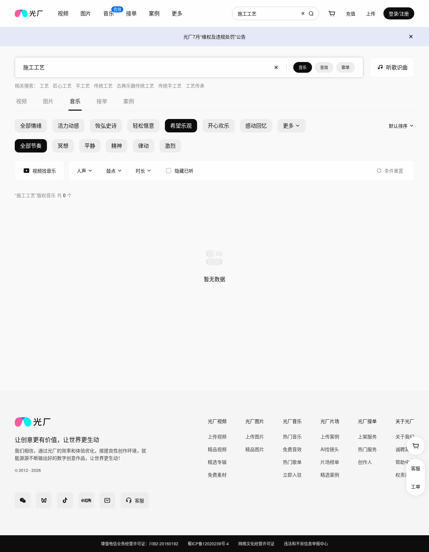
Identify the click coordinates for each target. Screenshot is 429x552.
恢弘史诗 (106, 125)
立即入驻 (292, 474)
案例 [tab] (128, 101)
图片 (85, 13)
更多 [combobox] (177, 13)
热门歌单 (292, 461)
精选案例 (329, 474)
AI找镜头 (329, 449)
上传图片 (254, 436)
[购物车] (331, 13)
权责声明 (404, 474)
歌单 (346, 67)
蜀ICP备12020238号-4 (208, 543)
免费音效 (292, 449)
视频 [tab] (21, 101)
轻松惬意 (143, 125)
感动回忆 (256, 125)
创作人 (365, 461)
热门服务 (367, 449)
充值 (350, 13)
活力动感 (68, 125)
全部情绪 (31, 125)
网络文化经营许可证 (256, 543)
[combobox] (63, 13)
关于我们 (404, 436)
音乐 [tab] (75, 101)
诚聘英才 (404, 449)
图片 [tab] (48, 101)
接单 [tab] (102, 101)
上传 (370, 13)
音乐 (303, 67)
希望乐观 (181, 125)
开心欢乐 (218, 125)
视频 (63, 13)
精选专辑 (217, 461)
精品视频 (217, 449)
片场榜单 (329, 461)
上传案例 (329, 436)
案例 (154, 13)
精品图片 (254, 449)
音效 (324, 67)
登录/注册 (399, 13)
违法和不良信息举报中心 (306, 543)
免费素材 (217, 474)
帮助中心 (404, 461)
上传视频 (217, 436)
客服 (415, 468)
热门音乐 (292, 436)
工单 (415, 486)
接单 (131, 13)
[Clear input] (303, 13)
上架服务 (367, 436)
